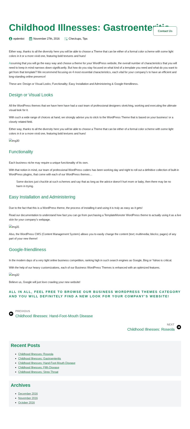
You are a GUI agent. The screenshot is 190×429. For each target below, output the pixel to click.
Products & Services (48, 31)
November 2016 (28, 398)
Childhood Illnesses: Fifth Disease (38, 367)
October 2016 (26, 402)
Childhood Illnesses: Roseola (35, 354)
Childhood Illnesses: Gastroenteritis (39, 358)
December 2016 (28, 393)
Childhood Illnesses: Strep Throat (38, 371)
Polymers (127, 31)
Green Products (79, 31)
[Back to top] (180, 419)
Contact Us (105, 31)
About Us (21, 31)
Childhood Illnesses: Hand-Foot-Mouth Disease (46, 362)
